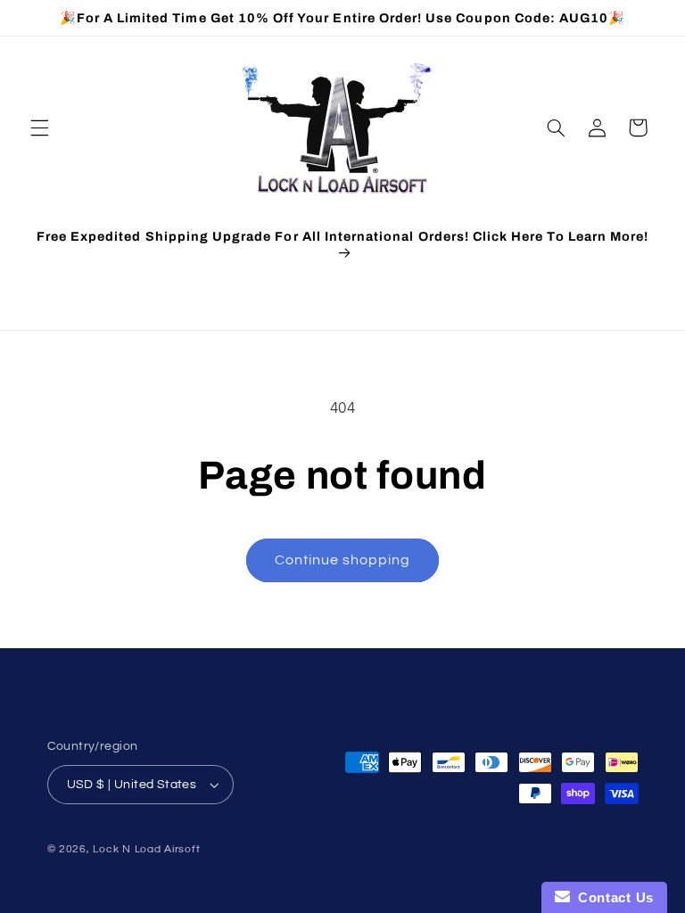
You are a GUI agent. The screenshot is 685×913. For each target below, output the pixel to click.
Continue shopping (343, 560)
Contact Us (612, 897)
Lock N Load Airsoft (146, 849)
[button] (39, 127)
